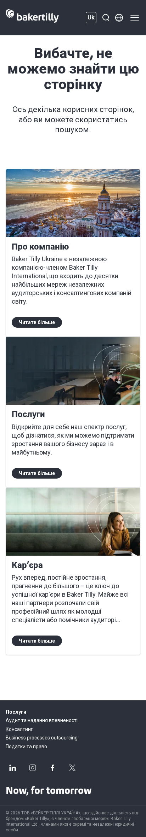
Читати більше (37, 322)
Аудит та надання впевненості (42, 720)
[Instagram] (33, 768)
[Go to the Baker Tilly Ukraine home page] (32, 17)
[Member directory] (119, 17)
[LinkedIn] (13, 768)
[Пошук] (105, 17)
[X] (72, 768)
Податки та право (26, 746)
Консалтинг (19, 729)
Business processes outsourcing (42, 738)
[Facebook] (52, 768)
